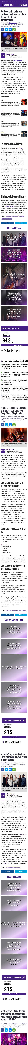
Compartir (8, 223)
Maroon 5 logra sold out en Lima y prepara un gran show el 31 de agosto (14, 238)
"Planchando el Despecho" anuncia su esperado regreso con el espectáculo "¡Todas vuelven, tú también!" (14, 689)
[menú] (2, 5)
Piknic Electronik (10, 610)
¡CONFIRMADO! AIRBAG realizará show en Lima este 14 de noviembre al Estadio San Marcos (14, 297)
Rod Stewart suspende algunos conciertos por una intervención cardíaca (14, 961)
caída (3, 218)
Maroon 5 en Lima (16, 867)
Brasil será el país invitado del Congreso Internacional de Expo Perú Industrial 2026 (14, 646)
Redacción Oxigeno (10, 54)
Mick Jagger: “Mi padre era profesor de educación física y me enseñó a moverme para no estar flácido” (14, 254)
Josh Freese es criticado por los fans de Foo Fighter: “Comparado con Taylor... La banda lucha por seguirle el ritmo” (10, 125)
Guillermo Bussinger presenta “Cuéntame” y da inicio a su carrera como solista (14, 276)
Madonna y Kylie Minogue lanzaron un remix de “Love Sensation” (14, 667)
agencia (7, 218)
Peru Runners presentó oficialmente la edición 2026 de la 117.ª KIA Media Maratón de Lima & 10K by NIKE (14, 704)
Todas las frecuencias (18, 345)
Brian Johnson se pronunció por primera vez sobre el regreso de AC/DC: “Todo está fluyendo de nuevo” (10, 135)
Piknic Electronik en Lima (20, 610)
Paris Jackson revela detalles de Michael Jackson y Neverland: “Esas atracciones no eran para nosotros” (14, 313)
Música (2, 100)
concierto (21, 216)
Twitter (21, 223)
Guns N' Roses (9, 216)
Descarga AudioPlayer (13, 1)
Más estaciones (22, 1)
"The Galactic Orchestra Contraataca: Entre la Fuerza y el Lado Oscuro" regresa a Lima (14, 630)
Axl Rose (16, 216)
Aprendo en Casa (5, 1)
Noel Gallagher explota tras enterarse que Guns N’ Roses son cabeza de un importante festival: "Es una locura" (10, 114)
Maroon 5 (3, 763)
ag (11, 218)
